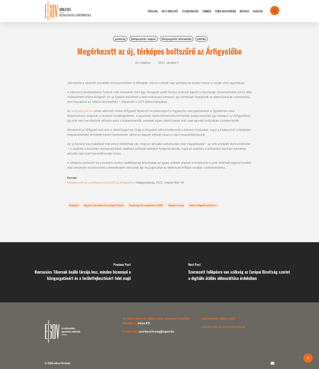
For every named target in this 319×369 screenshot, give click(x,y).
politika (201, 39)
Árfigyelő (73, 205)
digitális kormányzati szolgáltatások (104, 205)
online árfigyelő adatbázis (203, 205)
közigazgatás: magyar (143, 39)
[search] (272, 9)
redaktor (145, 63)
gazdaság (120, 39)
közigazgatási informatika (176, 39)
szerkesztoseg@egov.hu (156, 331)
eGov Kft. (144, 323)
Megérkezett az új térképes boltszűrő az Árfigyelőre (100, 182)
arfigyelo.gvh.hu (82, 111)
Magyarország (176, 205)
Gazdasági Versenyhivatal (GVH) (146, 205)
